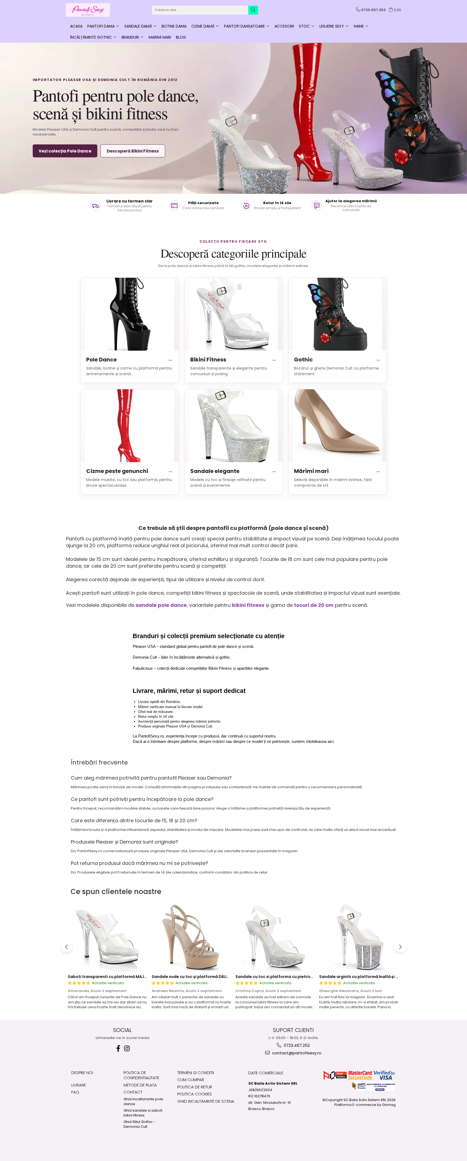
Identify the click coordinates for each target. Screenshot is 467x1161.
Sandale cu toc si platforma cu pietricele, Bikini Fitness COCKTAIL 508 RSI (307, 976)
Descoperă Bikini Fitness (133, 151)
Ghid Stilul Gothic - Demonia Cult (139, 1124)
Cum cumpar (190, 1079)
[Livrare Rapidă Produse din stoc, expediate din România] (123, 205)
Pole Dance (129, 359)
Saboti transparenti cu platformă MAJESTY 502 (114, 976)
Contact (133, 1092)
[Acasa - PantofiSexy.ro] (93, 10)
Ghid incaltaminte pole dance (143, 1102)
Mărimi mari (337, 470)
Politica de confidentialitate (141, 1075)
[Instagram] (127, 1048)
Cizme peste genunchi (129, 470)
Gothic (337, 359)
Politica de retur (194, 1087)
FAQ (75, 1092)
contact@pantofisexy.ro (296, 1053)
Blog (181, 37)
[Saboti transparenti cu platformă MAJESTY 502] (108, 937)
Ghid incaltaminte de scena (205, 1101)
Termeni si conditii (195, 1072)
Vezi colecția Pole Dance (65, 151)
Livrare (78, 1085)
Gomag (388, 1104)
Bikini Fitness (233, 359)
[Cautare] (253, 10)
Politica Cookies (194, 1094)
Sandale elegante (233, 470)
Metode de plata (140, 1085)
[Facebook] (118, 1048)
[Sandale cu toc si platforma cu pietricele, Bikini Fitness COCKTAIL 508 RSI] (275, 937)
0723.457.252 (296, 1045)
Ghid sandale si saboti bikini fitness (143, 1113)
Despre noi (82, 1072)
